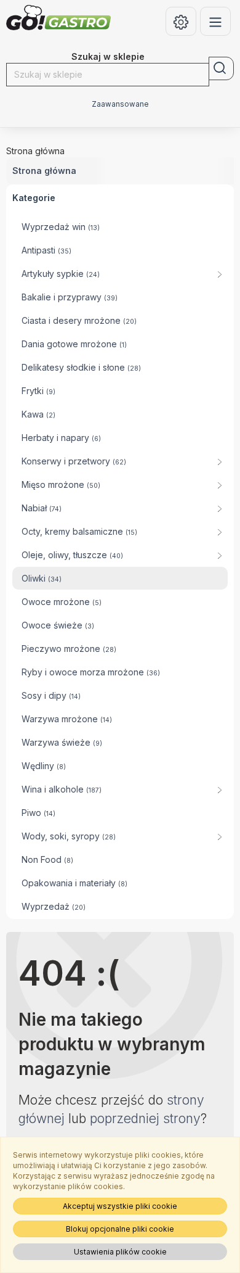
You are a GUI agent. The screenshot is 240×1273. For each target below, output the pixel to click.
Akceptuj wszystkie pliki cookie (120, 1206)
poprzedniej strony (145, 1118)
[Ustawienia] (181, 21)
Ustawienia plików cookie (120, 1251)
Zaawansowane (120, 104)
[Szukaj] (221, 68)
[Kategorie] (215, 21)
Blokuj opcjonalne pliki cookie (120, 1229)
